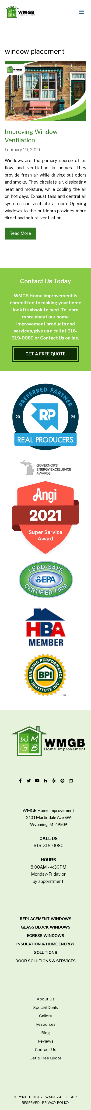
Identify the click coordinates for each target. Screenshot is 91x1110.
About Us (46, 999)
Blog (45, 1032)
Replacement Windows (45, 918)
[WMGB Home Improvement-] (20, 11)
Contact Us (45, 1049)
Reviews (45, 1041)
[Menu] (82, 11)
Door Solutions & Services (45, 961)
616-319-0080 (48, 845)
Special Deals (45, 1007)
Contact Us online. (59, 338)
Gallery (45, 1016)
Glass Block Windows (45, 927)
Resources (46, 1024)
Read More (20, 233)
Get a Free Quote (46, 1058)
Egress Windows (45, 935)
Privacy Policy (55, 1103)
